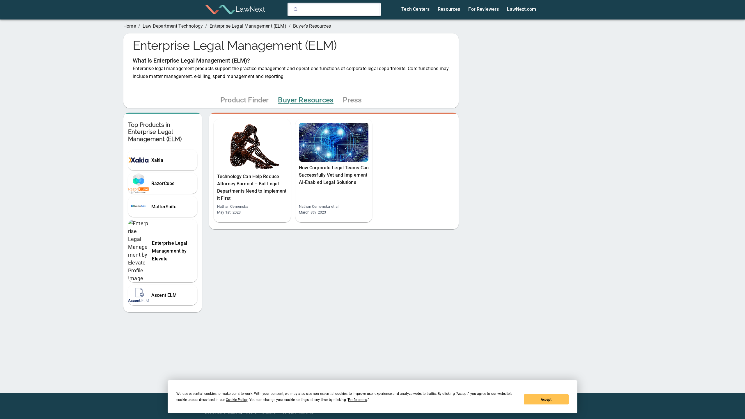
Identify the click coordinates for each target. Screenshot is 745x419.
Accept (546, 399)
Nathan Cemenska (233, 206)
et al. (335, 206)
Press (352, 100)
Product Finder (244, 100)
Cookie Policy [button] (236, 400)
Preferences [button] (357, 400)
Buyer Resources (306, 100)
